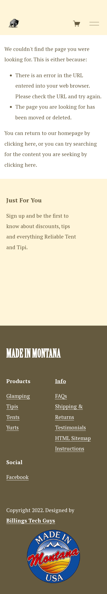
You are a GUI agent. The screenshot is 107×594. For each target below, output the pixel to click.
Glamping (18, 396)
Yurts (12, 427)
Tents (12, 417)
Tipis (12, 406)
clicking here (20, 143)
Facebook (17, 477)
